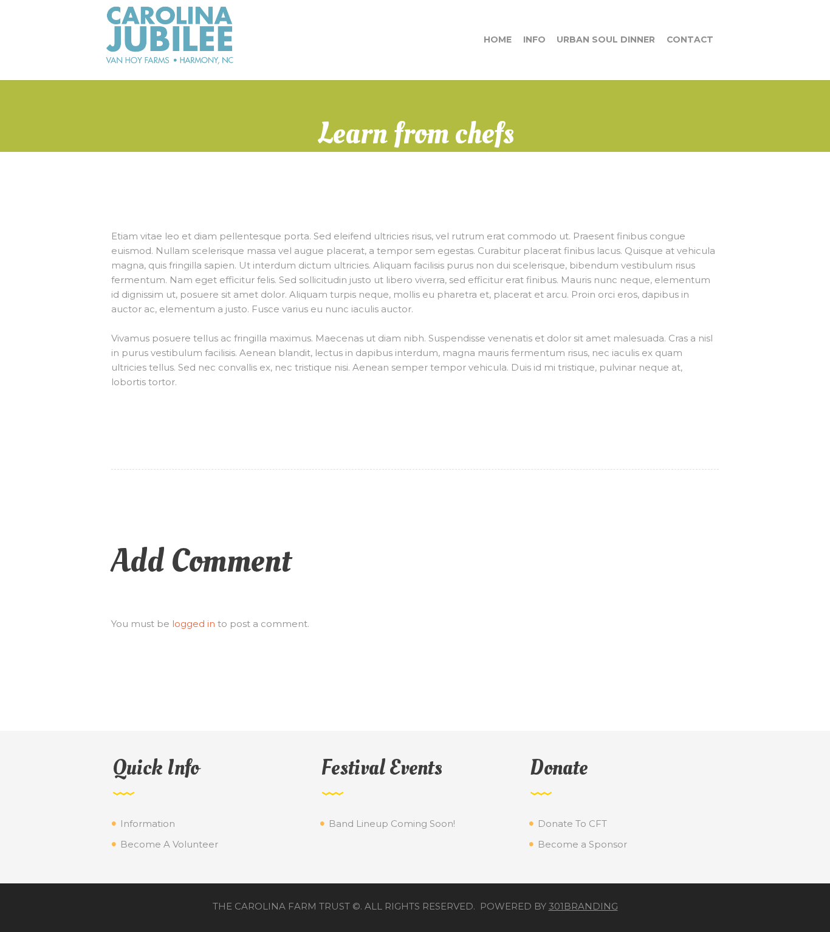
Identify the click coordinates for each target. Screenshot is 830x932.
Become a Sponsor (582, 844)
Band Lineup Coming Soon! (392, 823)
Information (147, 823)
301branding (583, 906)
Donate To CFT (572, 823)
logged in (193, 623)
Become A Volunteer (169, 844)
